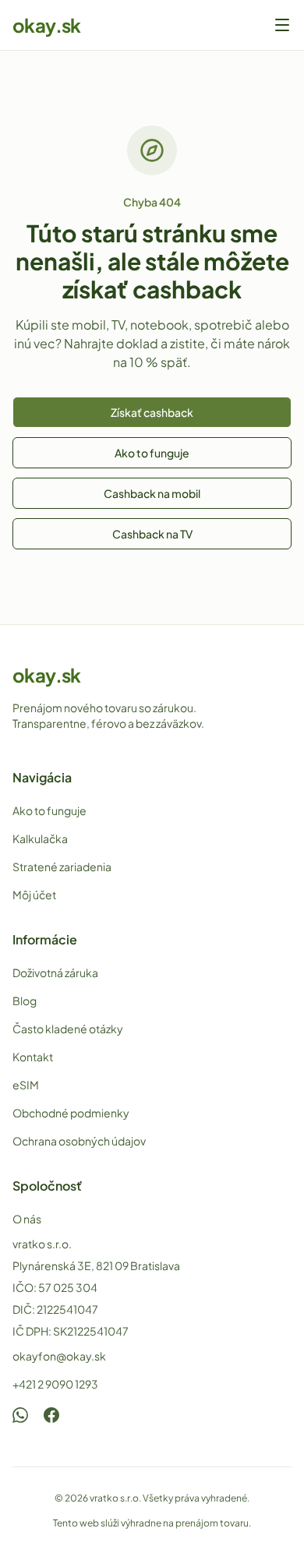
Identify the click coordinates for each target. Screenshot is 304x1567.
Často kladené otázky (67, 1029)
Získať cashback (152, 412)
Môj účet (34, 895)
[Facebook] (51, 1415)
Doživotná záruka (55, 972)
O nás (26, 1219)
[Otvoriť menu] (282, 25)
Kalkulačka (40, 838)
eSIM (25, 1085)
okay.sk (46, 25)
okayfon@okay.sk (59, 1356)
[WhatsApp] (20, 1415)
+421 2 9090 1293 (55, 1384)
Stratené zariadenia (61, 866)
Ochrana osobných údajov (79, 1141)
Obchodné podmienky (70, 1113)
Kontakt (32, 1057)
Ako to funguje (152, 453)
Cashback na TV (152, 534)
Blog (24, 1000)
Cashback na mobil (152, 493)
